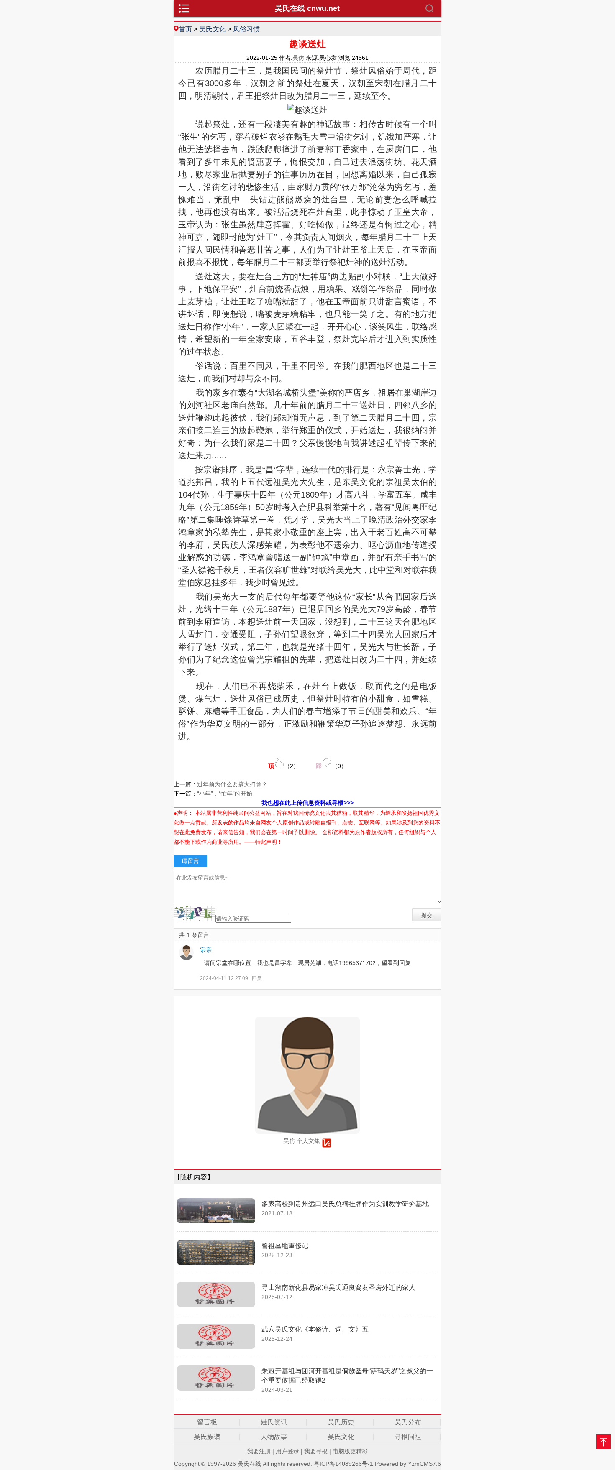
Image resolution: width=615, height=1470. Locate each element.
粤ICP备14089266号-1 (343, 1463)
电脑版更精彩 (350, 1451)
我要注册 (259, 1451)
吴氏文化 (212, 29)
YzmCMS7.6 (424, 1463)
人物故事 (274, 1436)
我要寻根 (316, 1451)
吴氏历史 (341, 1422)
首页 (185, 29)
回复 (257, 978)
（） (283, 766)
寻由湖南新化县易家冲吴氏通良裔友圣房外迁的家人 (338, 1287)
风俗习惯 (246, 29)
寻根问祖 (408, 1436)
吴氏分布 (408, 1422)
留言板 (207, 1422)
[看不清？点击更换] (194, 913)
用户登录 (287, 1451)
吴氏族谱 (207, 1436)
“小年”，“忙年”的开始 (224, 793)
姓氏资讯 (274, 1422)
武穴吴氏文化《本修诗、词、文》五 (315, 1329)
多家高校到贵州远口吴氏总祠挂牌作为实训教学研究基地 (345, 1203)
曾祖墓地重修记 (284, 1245)
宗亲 (206, 950)
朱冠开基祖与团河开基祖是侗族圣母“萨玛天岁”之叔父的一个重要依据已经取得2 (347, 1376)
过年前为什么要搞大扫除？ (232, 784)
